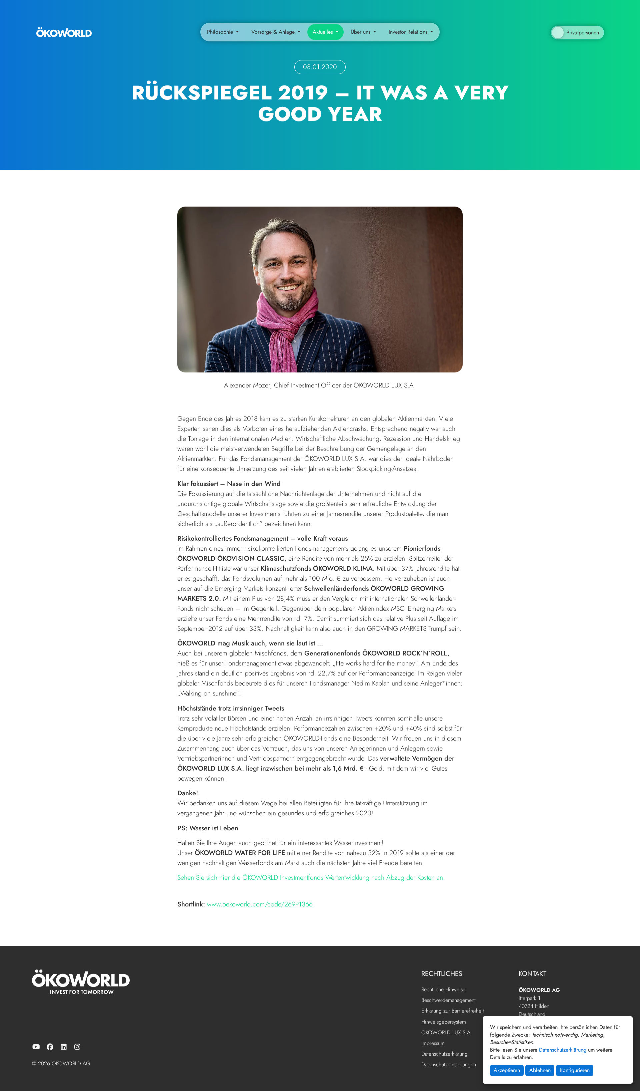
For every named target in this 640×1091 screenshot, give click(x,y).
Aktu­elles (323, 32)
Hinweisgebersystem (443, 1022)
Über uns (361, 32)
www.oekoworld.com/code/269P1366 (260, 904)
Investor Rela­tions (409, 32)
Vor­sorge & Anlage (273, 32)
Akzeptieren (507, 1070)
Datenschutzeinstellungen (448, 1064)
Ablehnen (540, 1070)
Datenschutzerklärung (562, 1050)
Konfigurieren (575, 1070)
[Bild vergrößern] (320, 289)
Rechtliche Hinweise (443, 989)
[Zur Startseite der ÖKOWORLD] (64, 32)
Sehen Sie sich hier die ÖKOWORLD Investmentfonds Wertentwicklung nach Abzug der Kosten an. (311, 877)
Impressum (433, 1043)
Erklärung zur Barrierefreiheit (452, 1011)
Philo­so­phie (221, 32)
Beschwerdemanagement (448, 1000)
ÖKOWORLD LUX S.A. (446, 1032)
